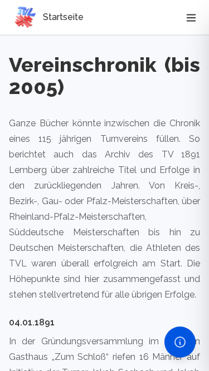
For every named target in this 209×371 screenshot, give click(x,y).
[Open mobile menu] (191, 17)
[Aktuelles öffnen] (180, 342)
